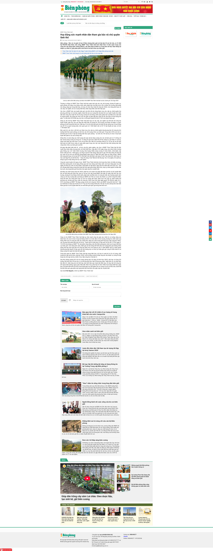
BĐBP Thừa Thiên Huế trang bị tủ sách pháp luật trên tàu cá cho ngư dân (82, 53)
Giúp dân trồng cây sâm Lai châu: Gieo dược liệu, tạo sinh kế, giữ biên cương (87, 498)
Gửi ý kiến (117, 306)
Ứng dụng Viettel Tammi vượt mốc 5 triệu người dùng (113, 519)
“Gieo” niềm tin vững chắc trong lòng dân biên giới (100, 383)
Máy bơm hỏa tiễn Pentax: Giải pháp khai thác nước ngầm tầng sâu (83, 520)
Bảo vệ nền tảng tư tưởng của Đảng (95, 23)
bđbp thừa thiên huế (92, 276)
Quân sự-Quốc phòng (88, 16)
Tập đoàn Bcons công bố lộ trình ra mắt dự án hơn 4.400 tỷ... (129, 520)
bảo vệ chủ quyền (66, 276)
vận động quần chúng (78, 276)
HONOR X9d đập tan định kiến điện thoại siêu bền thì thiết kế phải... (68, 520)
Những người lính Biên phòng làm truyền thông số (140, 466)
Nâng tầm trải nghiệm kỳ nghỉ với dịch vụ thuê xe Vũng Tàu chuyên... (98, 520)
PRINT (118, 28)
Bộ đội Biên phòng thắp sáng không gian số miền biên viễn (140, 485)
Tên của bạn (63, 284)
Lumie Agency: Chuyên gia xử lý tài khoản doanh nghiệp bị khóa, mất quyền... (144, 520)
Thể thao (136, 16)
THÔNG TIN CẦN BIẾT (68, 505)
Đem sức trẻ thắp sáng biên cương (95, 440)
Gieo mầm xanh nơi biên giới (92, 331)
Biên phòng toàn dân (102, 16)
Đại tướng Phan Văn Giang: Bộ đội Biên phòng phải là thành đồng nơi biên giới (140, 476)
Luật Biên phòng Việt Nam (74, 23)
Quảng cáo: (130, 534)
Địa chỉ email (95, 284)
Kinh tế (116, 16)
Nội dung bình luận (65, 290)
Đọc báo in (128, 27)
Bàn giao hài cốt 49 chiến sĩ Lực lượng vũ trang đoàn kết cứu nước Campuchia (99, 313)
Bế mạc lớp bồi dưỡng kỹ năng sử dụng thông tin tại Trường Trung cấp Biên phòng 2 (100, 365)
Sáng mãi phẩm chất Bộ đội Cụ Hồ (77, 19)
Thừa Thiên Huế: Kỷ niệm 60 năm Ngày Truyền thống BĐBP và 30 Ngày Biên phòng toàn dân (87, 51)
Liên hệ (125, 536)
